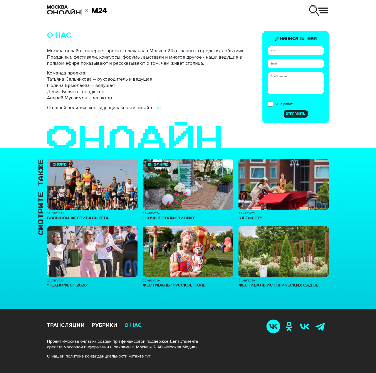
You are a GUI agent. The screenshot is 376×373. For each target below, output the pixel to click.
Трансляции (66, 325)
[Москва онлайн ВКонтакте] (274, 326)
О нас (132, 325)
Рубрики (105, 325)
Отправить (296, 114)
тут (158, 108)
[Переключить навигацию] (318, 10)
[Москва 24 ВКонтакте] (305, 326)
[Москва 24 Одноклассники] (290, 326)
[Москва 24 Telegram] (321, 326)
